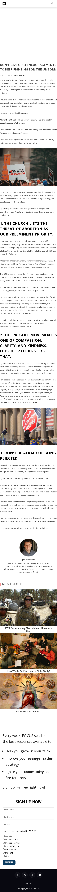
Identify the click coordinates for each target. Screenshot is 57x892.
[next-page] (6, 591)
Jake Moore (20, 75)
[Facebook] (17, 875)
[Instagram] (25, 875)
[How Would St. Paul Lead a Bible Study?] (28, 651)
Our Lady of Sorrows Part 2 (28, 711)
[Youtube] (39, 875)
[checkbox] (28, 846)
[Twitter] (32, 875)
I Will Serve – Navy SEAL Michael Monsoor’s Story (28, 630)
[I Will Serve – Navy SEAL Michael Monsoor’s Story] (28, 607)
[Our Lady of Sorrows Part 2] (28, 691)
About (28, 884)
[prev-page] (2, 591)
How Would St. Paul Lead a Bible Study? (28, 671)
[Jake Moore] (28, 547)
